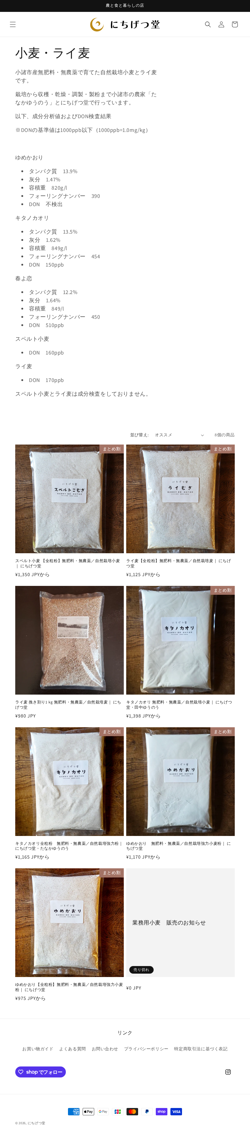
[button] (13, 24)
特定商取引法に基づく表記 (200, 1049)
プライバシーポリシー (146, 1049)
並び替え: (139, 435)
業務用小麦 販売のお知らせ (169, 922)
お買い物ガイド (37, 1049)
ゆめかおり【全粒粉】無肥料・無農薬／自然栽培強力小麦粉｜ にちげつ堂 (69, 987)
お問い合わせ (105, 1049)
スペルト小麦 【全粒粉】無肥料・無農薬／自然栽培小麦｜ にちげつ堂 (67, 563)
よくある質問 (72, 1049)
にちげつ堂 (37, 1123)
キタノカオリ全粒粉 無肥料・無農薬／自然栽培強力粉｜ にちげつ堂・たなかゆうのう (69, 846)
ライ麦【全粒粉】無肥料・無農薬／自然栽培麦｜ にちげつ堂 (178, 563)
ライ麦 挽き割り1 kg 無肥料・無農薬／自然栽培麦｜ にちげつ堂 (68, 705)
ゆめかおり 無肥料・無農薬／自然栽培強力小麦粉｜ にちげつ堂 (178, 846)
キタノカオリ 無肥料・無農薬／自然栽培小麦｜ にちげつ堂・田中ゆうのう (179, 705)
